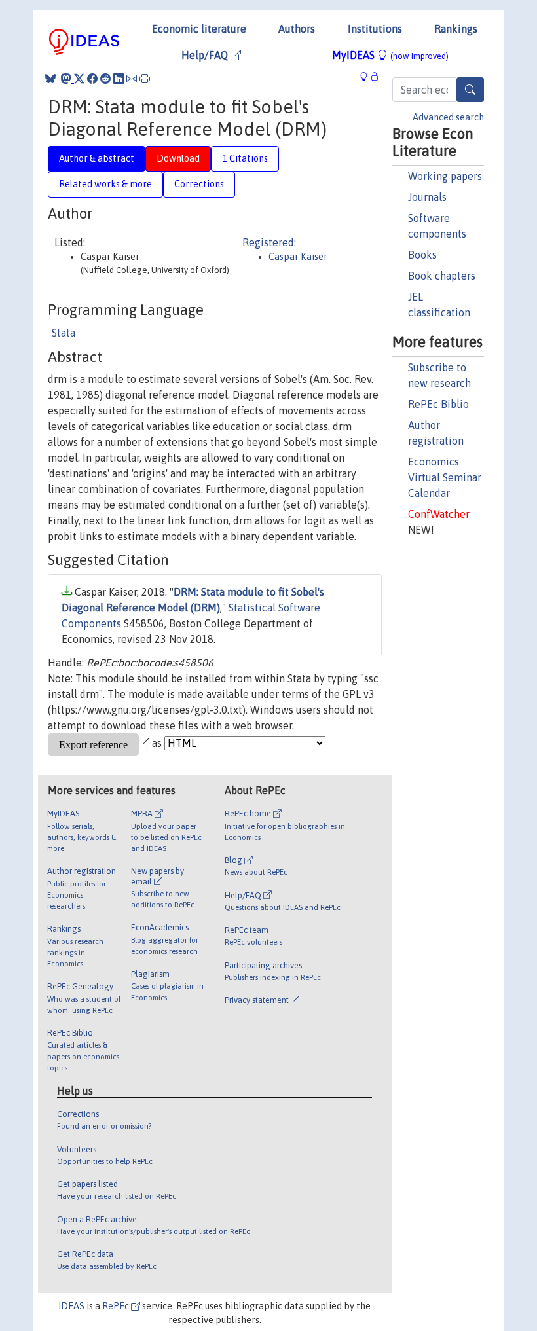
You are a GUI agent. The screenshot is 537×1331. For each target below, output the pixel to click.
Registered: (269, 242)
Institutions (375, 29)
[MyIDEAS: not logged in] (367, 76)
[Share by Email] (131, 78)
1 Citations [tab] (245, 158)
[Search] (470, 89)
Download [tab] (178, 158)
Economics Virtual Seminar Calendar (444, 477)
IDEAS (71, 1306)
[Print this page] (144, 78)
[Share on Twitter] (79, 78)
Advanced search (448, 117)
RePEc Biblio (438, 404)
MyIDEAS (390, 55)
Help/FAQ (206, 55)
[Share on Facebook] (92, 78)
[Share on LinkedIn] (118, 78)
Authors (296, 29)
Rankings (455, 29)
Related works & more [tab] (105, 184)
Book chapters (441, 276)
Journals (427, 197)
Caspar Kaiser (297, 256)
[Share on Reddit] (105, 78)
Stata (63, 332)
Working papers (445, 176)
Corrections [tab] (199, 184)
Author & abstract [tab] (96, 158)
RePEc (116, 1306)
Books (422, 255)
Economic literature (199, 29)
